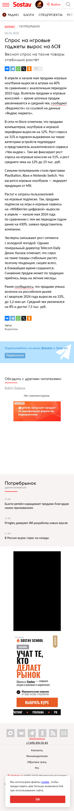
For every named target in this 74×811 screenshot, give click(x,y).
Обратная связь (37, 762)
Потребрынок (20, 483)
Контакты (37, 750)
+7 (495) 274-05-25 (37, 742)
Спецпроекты (50, 15)
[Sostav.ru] (23, 4)
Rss (37, 768)
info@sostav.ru (37, 739)
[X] (23, 68)
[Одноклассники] (29, 68)
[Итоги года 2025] (40, 4)
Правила (19, 388)
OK (38, 799)
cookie (45, 782)
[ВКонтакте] (7, 68)
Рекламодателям (37, 756)
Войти (9, 388)
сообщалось (24, 287)
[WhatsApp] (18, 68)
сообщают (59, 103)
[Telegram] (12, 68)
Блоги (28, 15)
